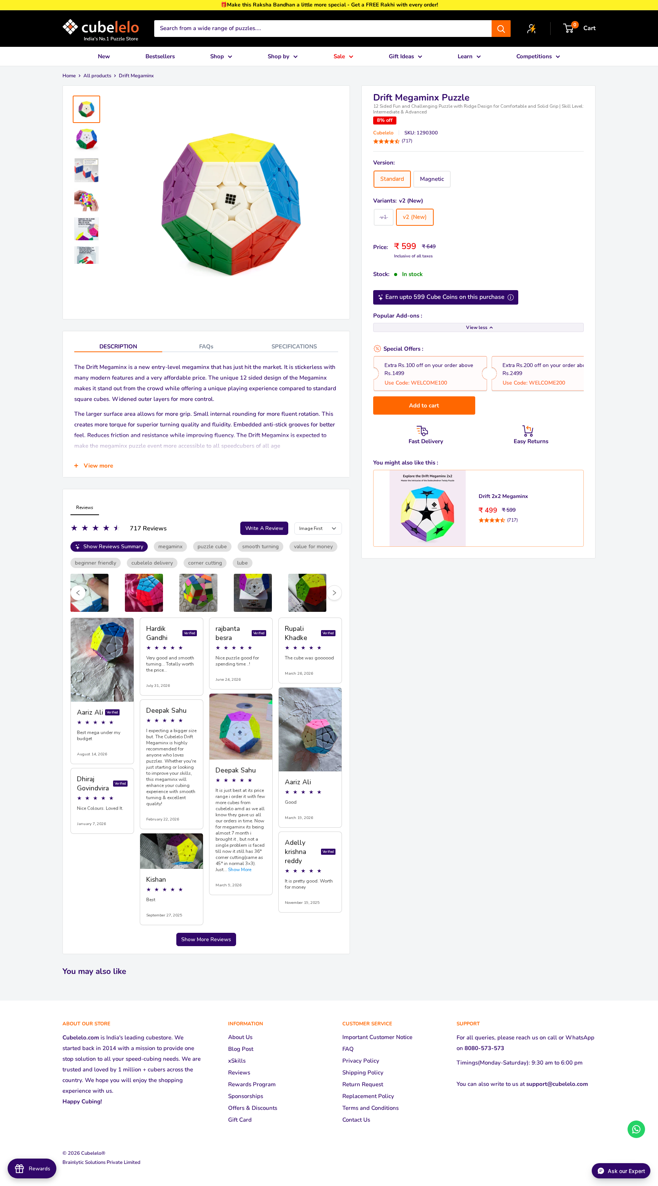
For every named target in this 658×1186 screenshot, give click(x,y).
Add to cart (424, 405)
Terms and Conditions (370, 1108)
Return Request (362, 1084)
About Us (240, 1037)
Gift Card (240, 1120)
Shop (217, 56)
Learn (465, 56)
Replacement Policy (368, 1096)
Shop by (278, 56)
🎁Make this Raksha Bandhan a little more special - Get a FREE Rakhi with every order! (329, 4)
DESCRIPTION (118, 346)
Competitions (534, 56)
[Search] (501, 28)
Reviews (239, 1072)
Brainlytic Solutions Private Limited (101, 1162)
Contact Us (356, 1120)
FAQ (348, 1049)
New (104, 56)
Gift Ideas (401, 56)
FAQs (206, 346)
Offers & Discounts (252, 1108)
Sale (339, 56)
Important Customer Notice (377, 1037)
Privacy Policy (360, 1061)
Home (69, 75)
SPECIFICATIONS (294, 346)
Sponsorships (245, 1096)
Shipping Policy (362, 1072)
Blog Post (240, 1049)
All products (97, 75)
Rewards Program (252, 1084)
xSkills (237, 1061)
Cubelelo (383, 132)
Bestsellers (160, 56)
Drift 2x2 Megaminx (503, 496)
